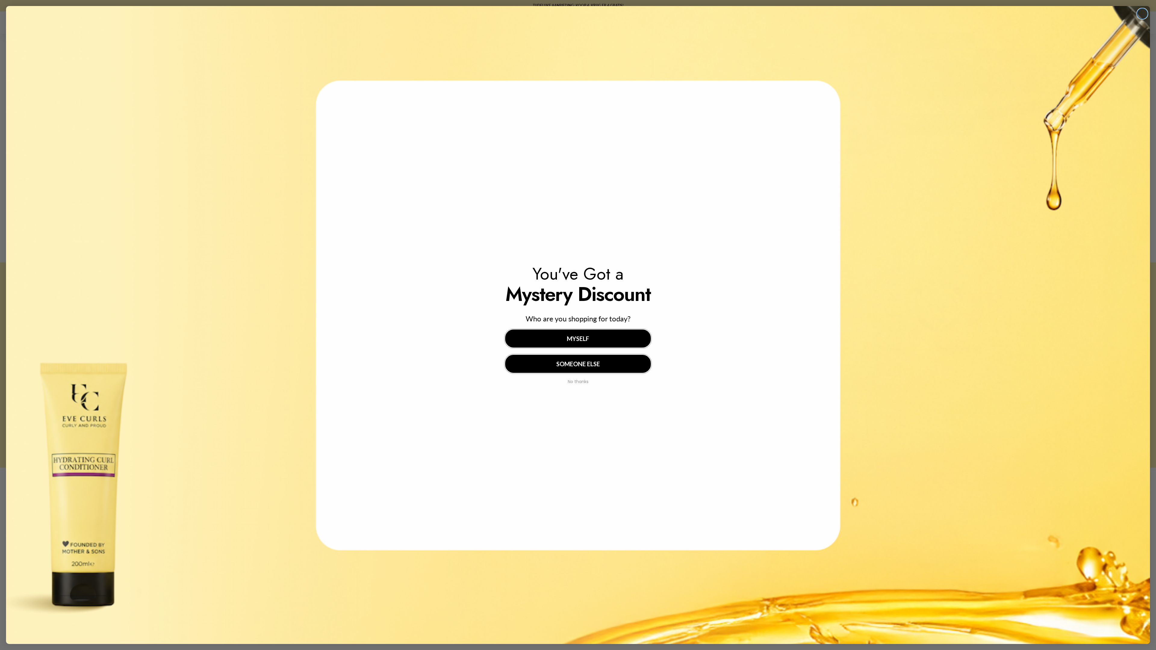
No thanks (578, 380)
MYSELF (578, 338)
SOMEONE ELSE (578, 363)
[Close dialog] (1142, 13)
